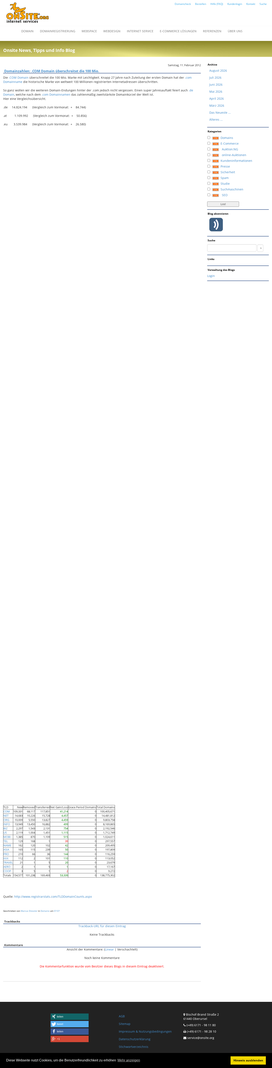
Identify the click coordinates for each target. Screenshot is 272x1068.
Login (211, 276)
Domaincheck (183, 4)
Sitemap (124, 1024)
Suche (263, 4)
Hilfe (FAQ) (216, 4)
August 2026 (218, 70)
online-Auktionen (234, 155)
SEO (225, 195)
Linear (109, 949)
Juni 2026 (215, 84)
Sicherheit (228, 172)
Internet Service (140, 31)
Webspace (89, 31)
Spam (225, 178)
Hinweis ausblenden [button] (248, 1060)
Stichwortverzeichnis (133, 1047)
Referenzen (212, 31)
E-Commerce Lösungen (178, 31)
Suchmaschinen (232, 189)
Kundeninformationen (236, 161)
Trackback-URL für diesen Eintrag (102, 926)
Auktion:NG (230, 149)
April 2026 (216, 98)
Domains (45, 910)
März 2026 (216, 105)
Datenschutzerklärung (134, 1039)
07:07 (57, 910)
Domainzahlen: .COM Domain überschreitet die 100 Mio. (51, 71)
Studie (225, 184)
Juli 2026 (215, 77)
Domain (27, 31)
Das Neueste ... (220, 112)
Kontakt (250, 4)
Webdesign (111, 31)
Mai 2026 (215, 91)
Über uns (235, 31)
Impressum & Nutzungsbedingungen (145, 1031)
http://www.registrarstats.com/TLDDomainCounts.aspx (53, 897)
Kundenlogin (234, 4)
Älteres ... (216, 119)
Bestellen (200, 4)
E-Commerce (230, 143)
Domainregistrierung (57, 31)
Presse (225, 166)
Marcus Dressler (29, 910)
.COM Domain (18, 77)
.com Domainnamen (56, 94)
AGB (122, 1016)
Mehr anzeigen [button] (129, 1060)
